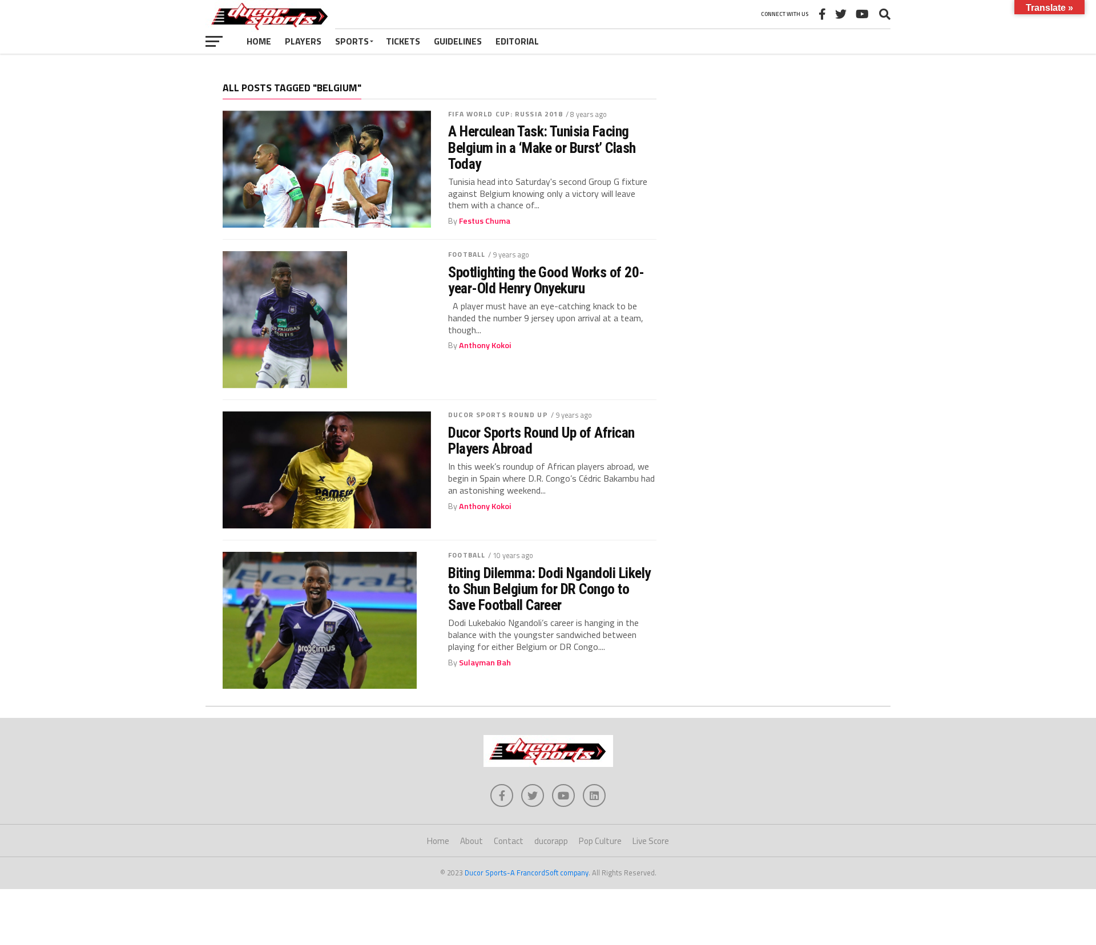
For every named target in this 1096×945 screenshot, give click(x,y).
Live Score (650, 840)
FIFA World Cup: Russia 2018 (505, 113)
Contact (508, 840)
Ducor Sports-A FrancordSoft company (527, 872)
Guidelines (458, 41)
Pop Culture (600, 840)
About (471, 840)
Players (303, 41)
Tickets (403, 41)
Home (259, 41)
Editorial (517, 41)
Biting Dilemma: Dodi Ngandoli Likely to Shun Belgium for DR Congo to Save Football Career (549, 589)
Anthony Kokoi (485, 345)
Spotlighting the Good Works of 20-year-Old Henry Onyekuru (546, 280)
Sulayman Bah (485, 662)
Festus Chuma (484, 221)
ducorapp (551, 840)
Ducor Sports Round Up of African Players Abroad (541, 441)
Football (466, 254)
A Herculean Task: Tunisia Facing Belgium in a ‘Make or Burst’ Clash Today (542, 147)
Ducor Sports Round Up (498, 414)
